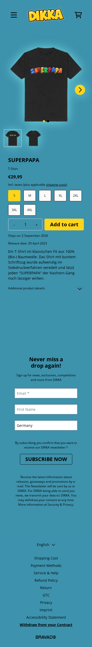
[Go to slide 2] (48, 121)
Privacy (46, 602)
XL (60, 195)
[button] (46, 288)
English (43, 544)
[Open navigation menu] (13, 15)
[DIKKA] (46, 15)
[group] (12, 138)
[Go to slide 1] (44, 121)
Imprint (46, 609)
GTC (46, 595)
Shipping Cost (46, 558)
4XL (29, 210)
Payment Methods (46, 565)
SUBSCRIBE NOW (46, 459)
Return (46, 587)
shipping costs (56, 184)
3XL (14, 210)
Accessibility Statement (46, 617)
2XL (75, 195)
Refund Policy (46, 580)
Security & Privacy (60, 504)
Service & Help (46, 572)
